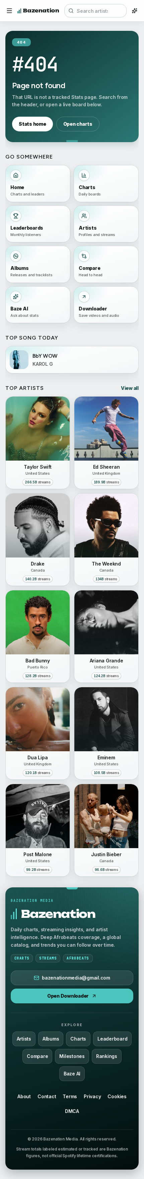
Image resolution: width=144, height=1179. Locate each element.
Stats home (32, 124)
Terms (70, 1096)
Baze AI (72, 1073)
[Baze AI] (134, 10)
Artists (24, 1039)
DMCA (72, 1111)
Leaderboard (112, 1039)
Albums (51, 1039)
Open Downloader (68, 996)
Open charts (77, 124)
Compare (37, 1056)
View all (130, 388)
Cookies (116, 1096)
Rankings (106, 1056)
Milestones (72, 1056)
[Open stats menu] (9, 10)
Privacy (92, 1096)
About (24, 1096)
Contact (47, 1096)
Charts (78, 1039)
